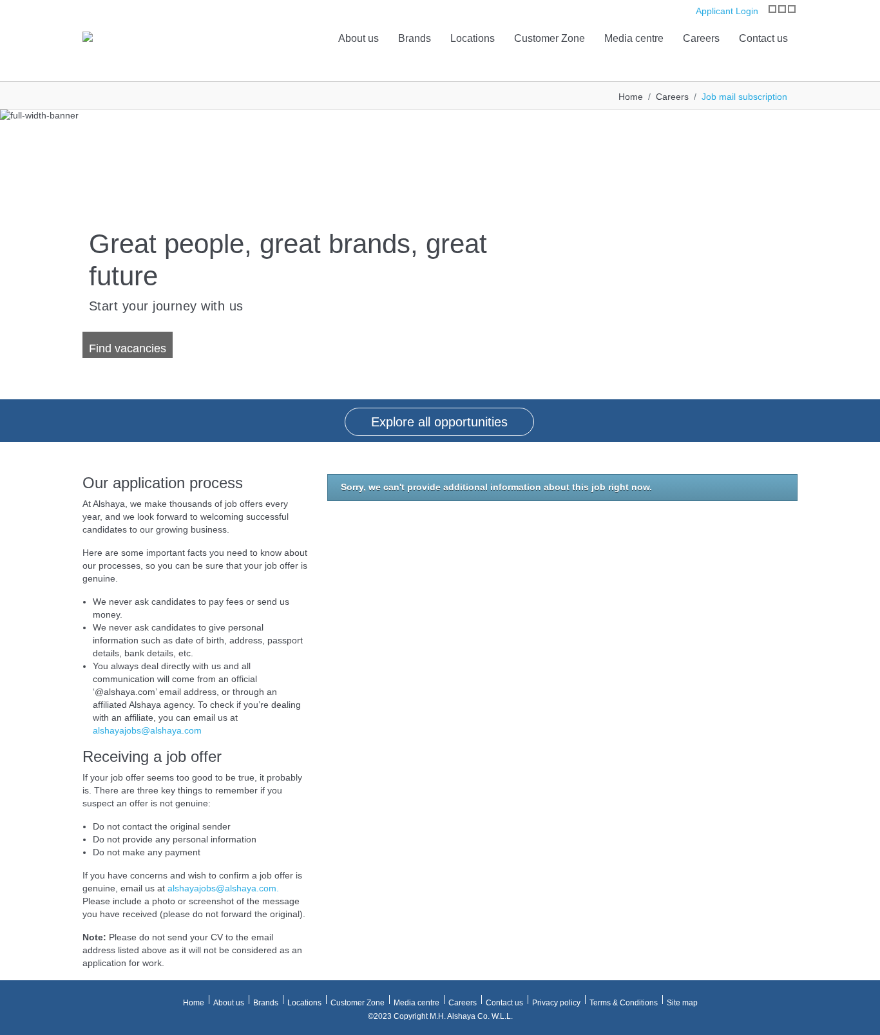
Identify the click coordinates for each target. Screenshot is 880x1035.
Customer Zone (549, 38)
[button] (13, 254)
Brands (414, 38)
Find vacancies (127, 348)
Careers (701, 38)
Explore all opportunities (439, 422)
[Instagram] (772, 9)
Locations (472, 38)
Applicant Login (725, 11)
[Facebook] (782, 9)
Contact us (763, 38)
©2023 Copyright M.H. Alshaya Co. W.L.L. (440, 1016)
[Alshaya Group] (87, 35)
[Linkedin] (792, 9)
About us (358, 38)
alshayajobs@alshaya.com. (223, 888)
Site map (682, 1002)
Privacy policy (556, 1002)
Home (630, 96)
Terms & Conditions (623, 1002)
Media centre (634, 38)
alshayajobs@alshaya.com (147, 730)
